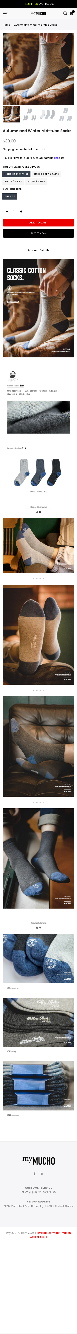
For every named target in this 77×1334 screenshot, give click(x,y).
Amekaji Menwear (48, 1233)
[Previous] (8, 69)
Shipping (8, 149)
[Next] (69, 69)
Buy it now (38, 233)
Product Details (38, 250)
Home (6, 25)
